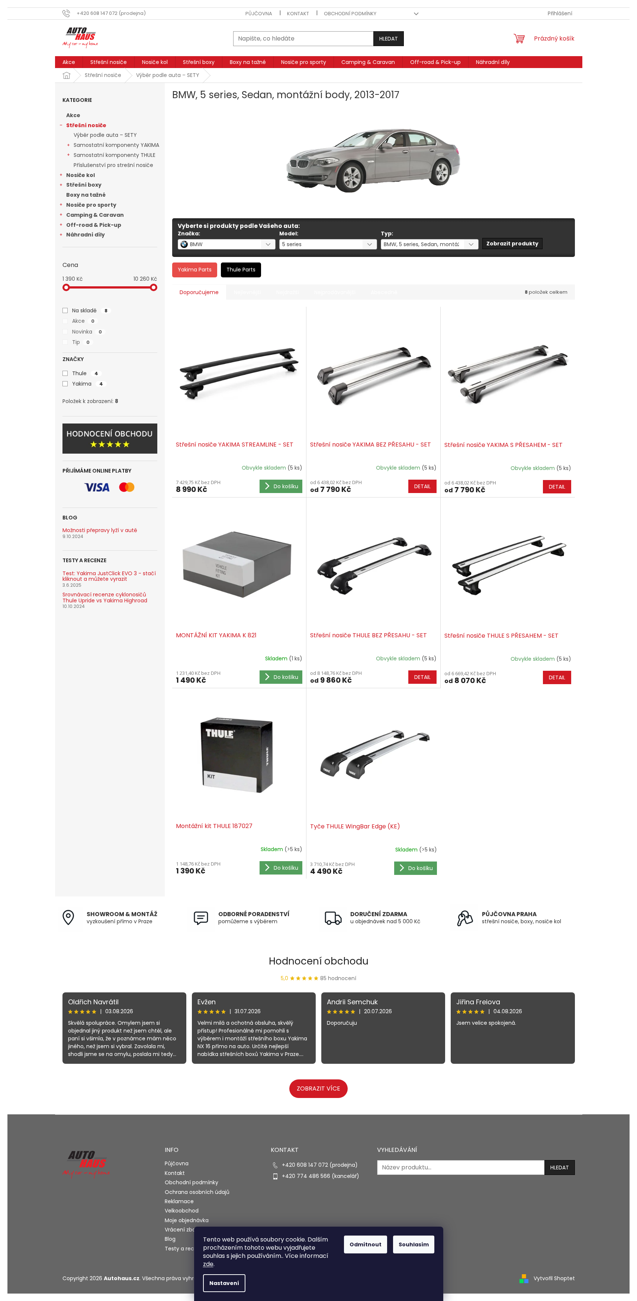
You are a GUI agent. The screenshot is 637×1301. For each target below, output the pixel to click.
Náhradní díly (85, 234)
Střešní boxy (84, 185)
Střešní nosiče (86, 125)
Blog (170, 1239)
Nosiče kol (80, 175)
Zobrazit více (318, 1088)
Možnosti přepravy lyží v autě (99, 530)
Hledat (388, 38)
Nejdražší (287, 292)
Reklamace (179, 1201)
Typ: (387, 233)
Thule (85, 373)
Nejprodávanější (335, 292)
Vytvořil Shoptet (554, 1278)
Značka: (189, 233)
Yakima (87, 383)
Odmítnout (366, 1244)
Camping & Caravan (95, 215)
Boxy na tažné (86, 195)
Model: (288, 233)
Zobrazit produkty (512, 243)
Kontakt (298, 13)
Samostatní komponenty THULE (114, 155)
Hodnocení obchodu (319, 961)
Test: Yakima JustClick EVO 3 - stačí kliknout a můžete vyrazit (109, 576)
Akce (73, 115)
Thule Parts (240, 269)
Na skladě (89, 310)
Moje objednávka (187, 1220)
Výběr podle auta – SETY (105, 135)
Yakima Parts (195, 269)
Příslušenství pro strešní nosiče (113, 165)
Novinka (87, 331)
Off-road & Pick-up (93, 225)
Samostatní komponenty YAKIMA (116, 145)
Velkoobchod (182, 1210)
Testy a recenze (186, 1248)
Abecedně (384, 292)
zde (208, 1264)
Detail (422, 486)
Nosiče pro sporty (91, 205)
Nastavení (224, 1283)
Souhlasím (414, 1244)
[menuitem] (69, 62)
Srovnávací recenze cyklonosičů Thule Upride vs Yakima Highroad (104, 597)
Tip (81, 342)
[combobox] (227, 244)
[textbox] (217, 244)
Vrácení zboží (182, 1229)
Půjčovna (258, 13)
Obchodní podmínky (350, 13)
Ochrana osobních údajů (197, 1192)
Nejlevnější (247, 292)
